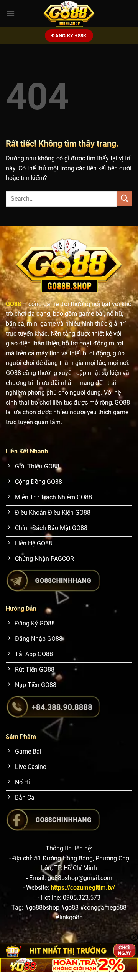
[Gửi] (124, 198)
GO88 (13, 304)
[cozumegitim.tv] (69, 13)
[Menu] (10, 13)
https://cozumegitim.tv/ (83, 887)
